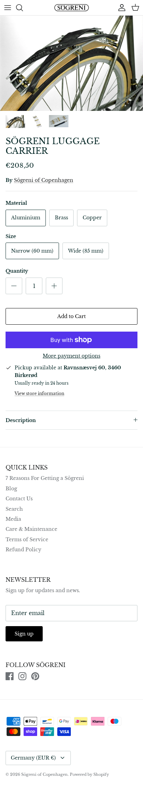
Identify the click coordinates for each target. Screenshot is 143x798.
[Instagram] (22, 676)
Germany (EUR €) (33, 758)
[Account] (120, 7)
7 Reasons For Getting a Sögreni (45, 478)
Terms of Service (27, 539)
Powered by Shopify (89, 774)
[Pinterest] (35, 676)
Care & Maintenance (31, 529)
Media (13, 519)
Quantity (17, 271)
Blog (11, 488)
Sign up (24, 634)
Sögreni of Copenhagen (43, 180)
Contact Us (19, 499)
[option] (71, 63)
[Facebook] (10, 676)
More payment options (71, 356)
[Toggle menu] (7, 7)
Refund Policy (23, 549)
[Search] (23, 7)
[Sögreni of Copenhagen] (71, 7)
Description (21, 420)
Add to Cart (71, 316)
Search (14, 509)
